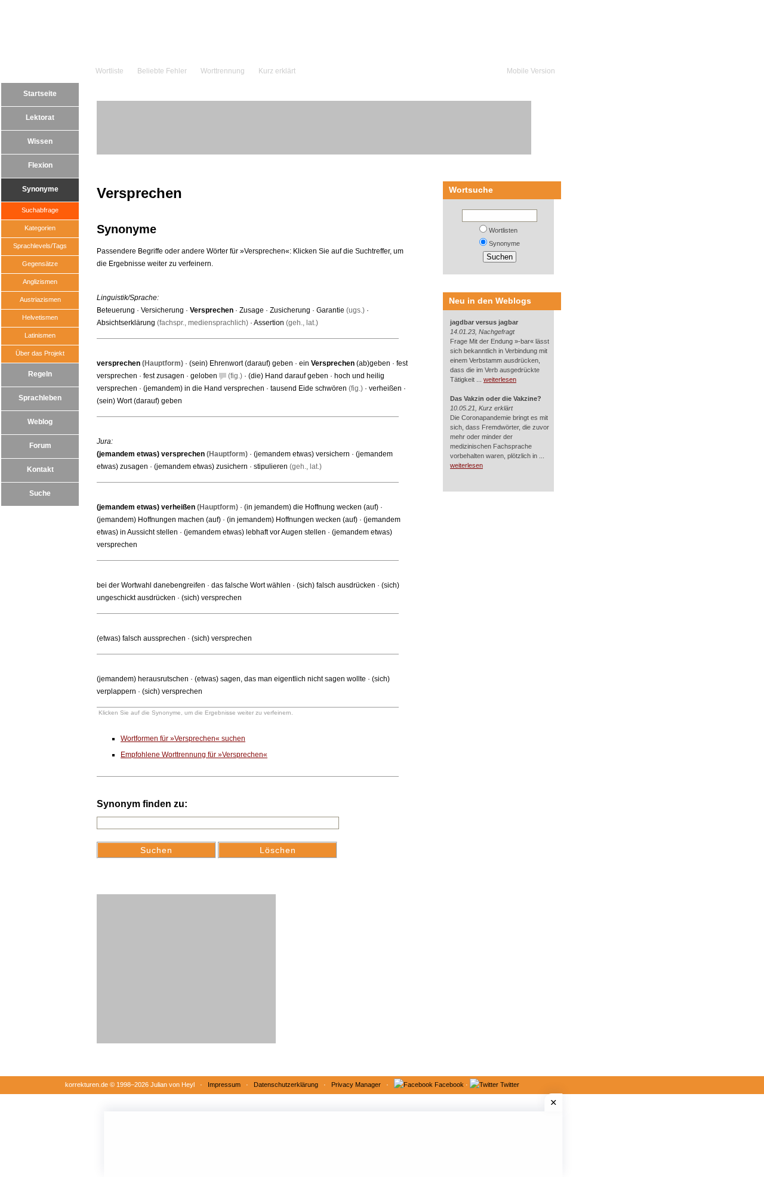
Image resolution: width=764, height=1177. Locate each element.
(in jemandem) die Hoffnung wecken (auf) (311, 507)
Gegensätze (40, 263)
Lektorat (40, 117)
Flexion (40, 165)
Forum (40, 445)
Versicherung (162, 310)
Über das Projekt (40, 353)
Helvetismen (40, 317)
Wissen (40, 141)
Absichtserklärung (126, 323)
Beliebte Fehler (162, 71)
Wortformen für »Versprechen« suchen (183, 738)
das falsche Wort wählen (251, 585)
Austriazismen (40, 299)
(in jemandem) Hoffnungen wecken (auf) (292, 519)
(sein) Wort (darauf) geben (139, 401)
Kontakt (40, 469)
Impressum (224, 1084)
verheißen (385, 388)
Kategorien (40, 227)
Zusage (251, 310)
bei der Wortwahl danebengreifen (151, 585)
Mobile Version (531, 71)
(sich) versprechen (211, 598)
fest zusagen (163, 376)
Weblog (40, 422)
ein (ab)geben (344, 363)
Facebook (449, 1084)
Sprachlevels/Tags (40, 245)
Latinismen (40, 335)
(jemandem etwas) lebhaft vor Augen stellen (255, 532)
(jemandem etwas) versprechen (151, 454)
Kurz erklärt (276, 71)
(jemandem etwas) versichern (302, 454)
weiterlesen (499, 379)
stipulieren (271, 466)
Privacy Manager (356, 1084)
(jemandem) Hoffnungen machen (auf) (159, 519)
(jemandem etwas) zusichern (201, 466)
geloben (203, 376)
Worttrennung (223, 71)
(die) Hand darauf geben (288, 376)
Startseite (40, 93)
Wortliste (110, 71)
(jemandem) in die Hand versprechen (203, 388)
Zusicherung (290, 310)
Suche (40, 493)
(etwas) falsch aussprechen (141, 638)
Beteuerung (116, 310)
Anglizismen (40, 281)
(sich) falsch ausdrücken (336, 585)
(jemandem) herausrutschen (143, 679)
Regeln (40, 374)
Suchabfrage (39, 210)
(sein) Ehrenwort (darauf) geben (241, 363)
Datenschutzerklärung (286, 1084)
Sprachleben (40, 398)
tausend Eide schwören (308, 388)
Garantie (330, 310)
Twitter (509, 1084)
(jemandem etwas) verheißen (146, 507)
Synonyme (40, 189)
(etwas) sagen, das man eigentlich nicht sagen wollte (280, 679)
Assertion (269, 323)
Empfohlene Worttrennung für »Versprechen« (194, 754)
